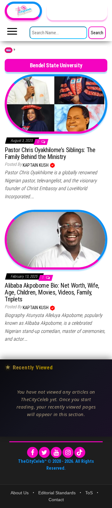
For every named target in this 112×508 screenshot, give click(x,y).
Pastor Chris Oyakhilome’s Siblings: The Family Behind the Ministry (50, 153)
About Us (20, 492)
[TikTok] (79, 452)
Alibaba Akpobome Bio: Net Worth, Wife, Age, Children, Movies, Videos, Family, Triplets (52, 292)
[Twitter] (44, 452)
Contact (56, 499)
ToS (89, 492)
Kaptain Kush (36, 165)
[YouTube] (56, 452)
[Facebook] (32, 452)
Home (8, 50)
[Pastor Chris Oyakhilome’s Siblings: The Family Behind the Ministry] (56, 103)
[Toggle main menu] (12, 33)
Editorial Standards (57, 492)
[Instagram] (68, 452)
